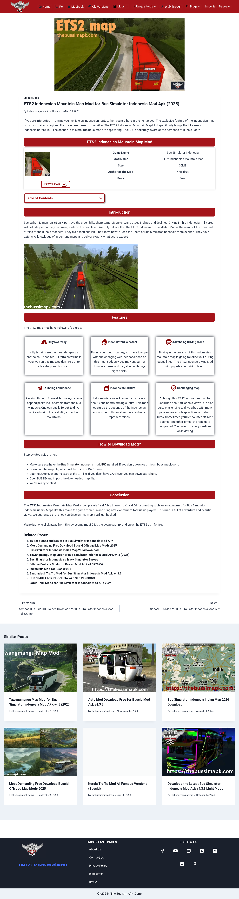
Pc (61, 6)
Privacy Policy (98, 865)
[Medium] (214, 850)
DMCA (93, 882)
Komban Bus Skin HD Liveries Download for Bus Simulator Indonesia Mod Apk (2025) (66, 609)
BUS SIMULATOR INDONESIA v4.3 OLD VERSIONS (62, 578)
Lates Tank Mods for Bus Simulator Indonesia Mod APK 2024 (70, 583)
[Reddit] (182, 863)
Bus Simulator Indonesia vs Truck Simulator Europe (64, 559)
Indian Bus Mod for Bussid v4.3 (50, 569)
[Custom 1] (195, 863)
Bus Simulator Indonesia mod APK (83, 464)
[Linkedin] (188, 850)
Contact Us (96, 857)
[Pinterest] (201, 850)
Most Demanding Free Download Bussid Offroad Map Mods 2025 (73, 545)
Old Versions (100, 6)
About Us (95, 849)
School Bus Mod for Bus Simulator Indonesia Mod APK (185, 606)
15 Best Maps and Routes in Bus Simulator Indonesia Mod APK (71, 540)
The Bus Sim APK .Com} (126, 893)
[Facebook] (162, 850)
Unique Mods (31, 98)
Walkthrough (173, 6)
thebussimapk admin (38, 111)
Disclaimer (96, 873)
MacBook (77, 6)
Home (47, 6)
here (153, 473)
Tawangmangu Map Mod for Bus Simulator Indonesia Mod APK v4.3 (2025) (79, 554)
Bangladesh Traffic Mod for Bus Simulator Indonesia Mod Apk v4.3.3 (75, 573)
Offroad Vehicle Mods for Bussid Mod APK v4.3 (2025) (66, 564)
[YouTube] (175, 850)
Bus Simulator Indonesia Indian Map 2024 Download (64, 550)
